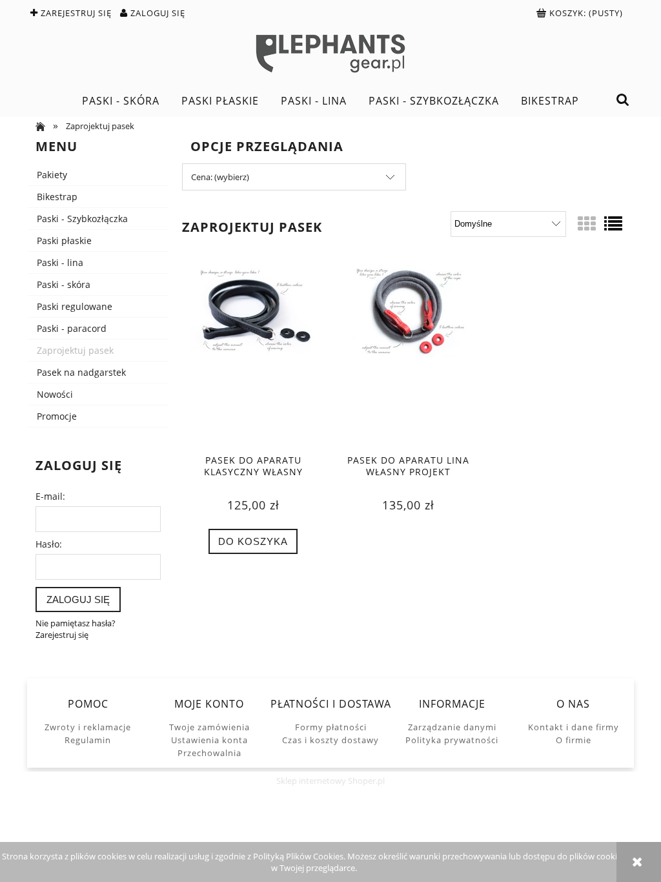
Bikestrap (57, 196)
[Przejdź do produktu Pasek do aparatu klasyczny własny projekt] (253, 355)
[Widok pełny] (613, 223)
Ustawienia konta (209, 740)
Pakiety (52, 175)
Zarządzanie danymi (452, 727)
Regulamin (88, 740)
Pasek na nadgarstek (81, 372)
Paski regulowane (74, 306)
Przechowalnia (209, 753)
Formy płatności (331, 727)
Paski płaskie (64, 240)
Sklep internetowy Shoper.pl (330, 780)
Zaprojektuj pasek (75, 350)
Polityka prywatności (451, 740)
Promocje (57, 416)
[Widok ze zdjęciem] (587, 223)
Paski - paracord (72, 328)
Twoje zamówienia (209, 727)
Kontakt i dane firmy (573, 727)
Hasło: (49, 544)
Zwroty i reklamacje (88, 727)
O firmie (573, 740)
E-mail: (50, 496)
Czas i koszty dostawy (330, 740)
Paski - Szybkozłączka (82, 218)
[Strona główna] (330, 53)
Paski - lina (60, 262)
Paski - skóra (63, 284)
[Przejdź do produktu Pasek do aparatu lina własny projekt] (408, 355)
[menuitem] (120, 101)
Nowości (55, 394)
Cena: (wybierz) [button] (220, 177)
